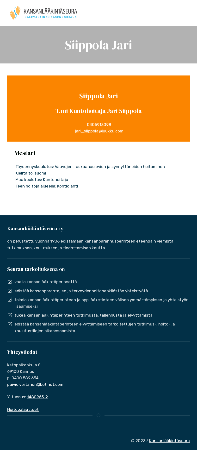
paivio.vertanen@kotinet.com (35, 384)
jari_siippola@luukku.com (98, 131)
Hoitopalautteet (23, 409)
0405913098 (98, 124)
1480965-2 (37, 396)
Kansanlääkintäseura (169, 440)
